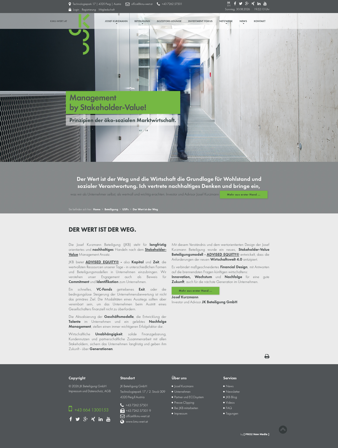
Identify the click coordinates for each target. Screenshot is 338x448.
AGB (107, 391)
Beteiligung (142, 21)
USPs (125, 209)
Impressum (75, 391)
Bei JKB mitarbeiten (186, 408)
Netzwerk (226, 21)
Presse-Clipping (184, 403)
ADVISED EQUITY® (102, 262)
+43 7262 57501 (172, 4)
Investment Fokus (200, 21)
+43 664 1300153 (92, 409)
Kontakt (259, 21)
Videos (230, 403)
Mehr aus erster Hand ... (243, 194)
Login (76, 9)
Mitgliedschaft (107, 9)
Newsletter (233, 392)
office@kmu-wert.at (141, 4)
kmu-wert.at (58, 21)
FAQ (229, 408)
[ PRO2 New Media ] (256, 434)
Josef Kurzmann (116, 21)
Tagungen (232, 413)
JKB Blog (231, 397)
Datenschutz (95, 391)
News (243, 21)
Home (96, 209)
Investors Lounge (169, 21)
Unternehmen (182, 392)
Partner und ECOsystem (189, 397)
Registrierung (89, 9)
